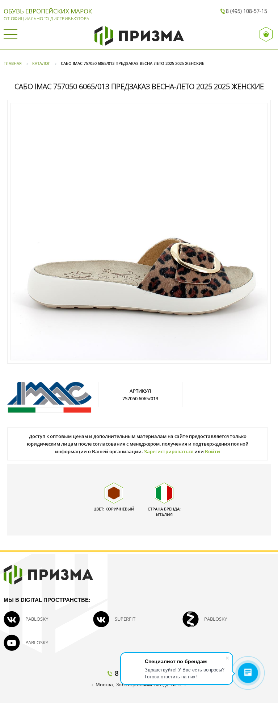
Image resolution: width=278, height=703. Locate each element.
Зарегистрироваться (168, 451)
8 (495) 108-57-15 (246, 11)
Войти (212, 451)
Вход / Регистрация (267, 34)
